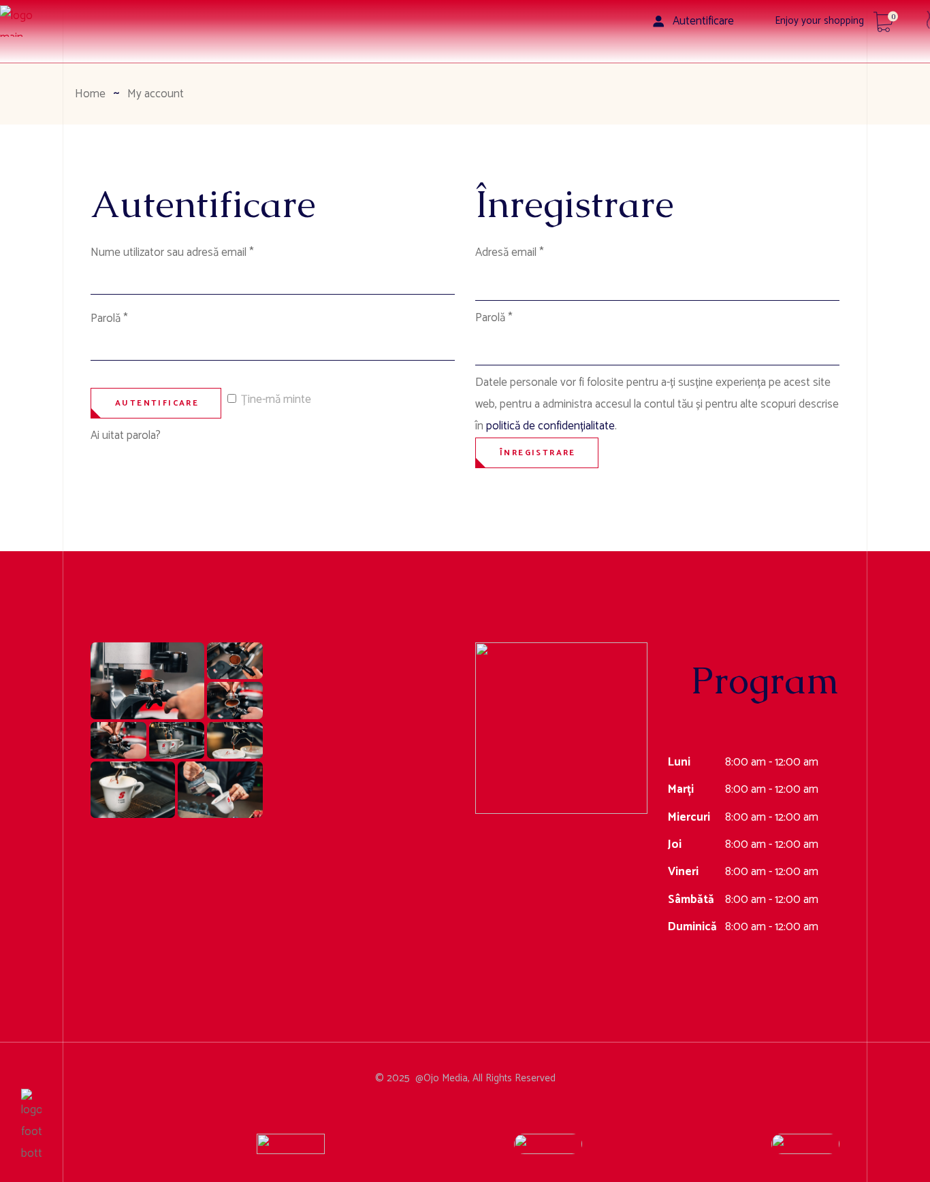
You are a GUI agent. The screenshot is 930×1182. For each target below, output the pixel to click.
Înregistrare (538, 452)
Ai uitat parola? (126, 435)
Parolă (135, 318)
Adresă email (535, 252)
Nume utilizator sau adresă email (198, 252)
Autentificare (157, 403)
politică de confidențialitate (550, 426)
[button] (147, 680)
